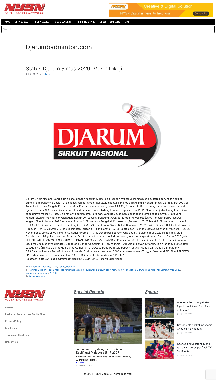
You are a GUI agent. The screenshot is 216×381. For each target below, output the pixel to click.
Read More (81, 363)
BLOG (103, 22)
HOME (7, 22)
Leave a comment (38, 276)
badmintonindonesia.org (72, 269)
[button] (22, 22)
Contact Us (11, 341)
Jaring (54, 266)
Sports (61, 266)
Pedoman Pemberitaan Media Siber (25, 314)
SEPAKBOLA (21, 22)
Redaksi (9, 307)
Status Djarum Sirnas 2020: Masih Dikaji (74, 68)
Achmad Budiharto (38, 269)
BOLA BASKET (43, 22)
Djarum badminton (107, 269)
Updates (70, 266)
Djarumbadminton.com (37, 273)
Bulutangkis (34, 266)
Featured (46, 266)
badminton (54, 269)
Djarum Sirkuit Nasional (148, 269)
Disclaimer (11, 328)
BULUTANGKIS (63, 22)
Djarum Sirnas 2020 (170, 269)
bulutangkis (91, 269)
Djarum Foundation (126, 269)
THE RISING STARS (85, 22)
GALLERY (115, 22)
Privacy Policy (13, 321)
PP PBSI (53, 273)
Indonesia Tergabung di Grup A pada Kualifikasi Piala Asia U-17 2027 (100, 350)
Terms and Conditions (17, 335)
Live (127, 22)
